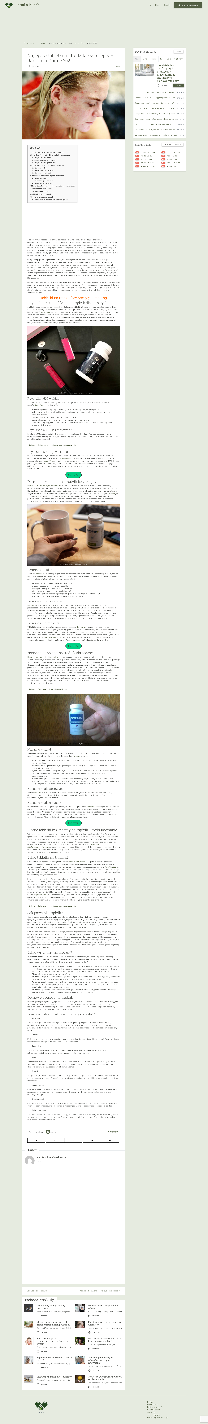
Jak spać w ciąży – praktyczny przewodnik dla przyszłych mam (156, 135)
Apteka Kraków (146, 156)
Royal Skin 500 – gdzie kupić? (45, 163)
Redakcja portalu (153, 1410)
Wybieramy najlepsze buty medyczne (51, 1307)
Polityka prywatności (155, 1407)
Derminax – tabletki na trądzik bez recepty (48, 165)
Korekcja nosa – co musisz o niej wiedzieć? (105, 1323)
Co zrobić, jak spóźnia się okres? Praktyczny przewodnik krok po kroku (156, 92)
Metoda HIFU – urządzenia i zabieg (103, 1307)
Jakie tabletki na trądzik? (41, 189)
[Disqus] (73, 1198)
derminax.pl (81, 627)
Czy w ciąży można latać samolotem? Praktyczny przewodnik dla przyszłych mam (156, 119)
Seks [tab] (169, 59)
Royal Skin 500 (44, 312)
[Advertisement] (87, 25)
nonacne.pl (90, 807)
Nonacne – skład (41, 178)
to (44, 486)
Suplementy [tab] (178, 59)
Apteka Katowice (173, 163)
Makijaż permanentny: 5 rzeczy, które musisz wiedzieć (105, 1340)
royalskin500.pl (65, 458)
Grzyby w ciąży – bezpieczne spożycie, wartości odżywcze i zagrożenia (156, 124)
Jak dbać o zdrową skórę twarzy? (54, 1376)
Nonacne (76, 756)
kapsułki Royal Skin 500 (78, 862)
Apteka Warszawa (148, 152)
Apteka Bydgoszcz (148, 166)
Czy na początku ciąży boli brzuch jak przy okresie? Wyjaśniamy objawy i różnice (156, 103)
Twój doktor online (154, 1415)
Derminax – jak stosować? (44, 170)
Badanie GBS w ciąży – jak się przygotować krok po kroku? (156, 98)
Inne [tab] (161, 59)
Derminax (111, 494)
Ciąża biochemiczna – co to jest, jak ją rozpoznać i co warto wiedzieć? (156, 108)
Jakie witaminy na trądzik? (41, 194)
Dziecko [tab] (153, 59)
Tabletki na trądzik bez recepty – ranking (47, 152)
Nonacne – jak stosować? (44, 181)
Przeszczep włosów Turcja (157, 1417)
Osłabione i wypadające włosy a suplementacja (105, 1378)
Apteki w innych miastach (172, 144)
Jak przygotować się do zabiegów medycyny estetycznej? (100, 1360)
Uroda (117, 67)
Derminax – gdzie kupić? (43, 173)
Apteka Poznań (147, 159)
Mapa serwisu (152, 1404)
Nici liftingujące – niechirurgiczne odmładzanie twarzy (52, 1341)
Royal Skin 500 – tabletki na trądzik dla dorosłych (50, 155)
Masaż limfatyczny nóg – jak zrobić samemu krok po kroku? (53, 1323)
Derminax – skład (41, 168)
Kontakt (167, 5)
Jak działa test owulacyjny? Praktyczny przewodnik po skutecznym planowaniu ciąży (168, 73)
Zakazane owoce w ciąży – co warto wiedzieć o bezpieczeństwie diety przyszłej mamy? (156, 130)
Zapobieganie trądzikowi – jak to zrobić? (54, 1359)
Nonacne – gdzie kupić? (43, 183)
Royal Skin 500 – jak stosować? (46, 160)
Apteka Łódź (172, 156)
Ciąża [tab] (137, 59)
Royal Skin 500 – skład (43, 158)
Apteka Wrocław (173, 152)
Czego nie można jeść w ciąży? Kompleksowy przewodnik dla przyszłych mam (156, 114)
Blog (157, 5)
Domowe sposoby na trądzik (42, 197)
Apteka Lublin (172, 166)
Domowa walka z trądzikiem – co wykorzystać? (51, 200)
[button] (150, 5)
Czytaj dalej (178, 85)
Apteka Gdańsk (172, 159)
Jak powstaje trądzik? (40, 191)
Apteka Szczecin (147, 163)
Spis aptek (151, 1412)
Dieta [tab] (145, 59)
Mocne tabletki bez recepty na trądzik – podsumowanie (53, 186)
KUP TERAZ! (73, 475)
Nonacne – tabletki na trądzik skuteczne (48, 176)
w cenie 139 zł (47, 461)
